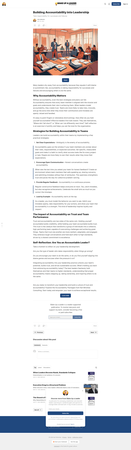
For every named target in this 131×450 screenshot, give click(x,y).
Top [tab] (35, 367)
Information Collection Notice (65, 419)
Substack (56, 446)
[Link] (30, 95)
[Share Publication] (109, 4)
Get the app (74, 442)
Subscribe (116, 4)
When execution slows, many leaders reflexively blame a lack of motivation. (56, 387)
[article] (65, 376)
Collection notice (77, 437)
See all (36, 410)
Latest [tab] (40, 367)
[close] (82, 390)
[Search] (105, 4)
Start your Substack (61, 442)
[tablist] (40, 345)
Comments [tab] (37, 345)
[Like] (35, 25)
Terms (69, 437)
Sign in (125, 4)
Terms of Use (74, 417)
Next (92, 332)
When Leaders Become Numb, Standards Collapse (54, 373)
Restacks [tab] (44, 345)
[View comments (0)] (39, 25)
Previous (40, 332)
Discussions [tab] (46, 367)
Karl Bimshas (41, 19)
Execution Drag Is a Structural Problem (49, 385)
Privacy (64, 437)
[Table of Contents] (2, 225)
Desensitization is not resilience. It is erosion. (47, 375)
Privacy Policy (79, 419)
